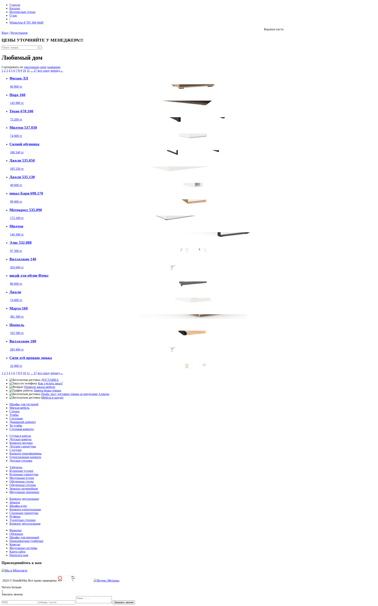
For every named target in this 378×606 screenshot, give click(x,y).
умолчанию (31, 67)
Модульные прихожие (24, 492)
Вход (5, 32)
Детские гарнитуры (22, 446)
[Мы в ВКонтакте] (14, 570)
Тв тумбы (15, 425)
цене (43, 67)
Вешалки (15, 530)
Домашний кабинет (22, 422)
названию (53, 67)
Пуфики (14, 516)
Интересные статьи (22, 12)
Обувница (16, 533)
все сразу (44, 70)
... (32, 70)
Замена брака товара (47, 390)
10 (24, 70)
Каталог (14, 8)
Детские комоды (20, 439)
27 (35, 70)
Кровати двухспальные (25, 523)
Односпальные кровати (25, 457)
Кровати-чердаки (21, 443)
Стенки (14, 411)
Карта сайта (17, 551)
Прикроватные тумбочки (26, 541)
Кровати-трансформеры (25, 453)
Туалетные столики (22, 520)
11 (28, 70)
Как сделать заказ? (50, 383)
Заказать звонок (12, 594)
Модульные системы (23, 548)
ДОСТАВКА (50, 379)
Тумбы (14, 415)
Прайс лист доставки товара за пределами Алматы (75, 394)
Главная (14, 4)
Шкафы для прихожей (24, 537)
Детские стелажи (20, 460)
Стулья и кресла (20, 435)
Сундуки (15, 450)
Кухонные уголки (21, 470)
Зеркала (14, 502)
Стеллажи (16, 418)
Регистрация (18, 32)
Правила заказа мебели (39, 387)
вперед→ (57, 70)
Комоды (14, 544)
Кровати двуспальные (24, 498)
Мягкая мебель (19, 407)
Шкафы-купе (18, 506)
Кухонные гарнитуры (23, 474)
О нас (13, 15)
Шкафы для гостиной (23, 404)
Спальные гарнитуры (23, 513)
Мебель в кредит (52, 397)
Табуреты (15, 467)
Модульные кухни (21, 478)
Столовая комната (21, 429)
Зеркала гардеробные (23, 488)
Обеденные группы (22, 485)
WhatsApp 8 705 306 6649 (26, 22)
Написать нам (18, 555)
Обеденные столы (21, 481)
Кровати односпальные (25, 509)
